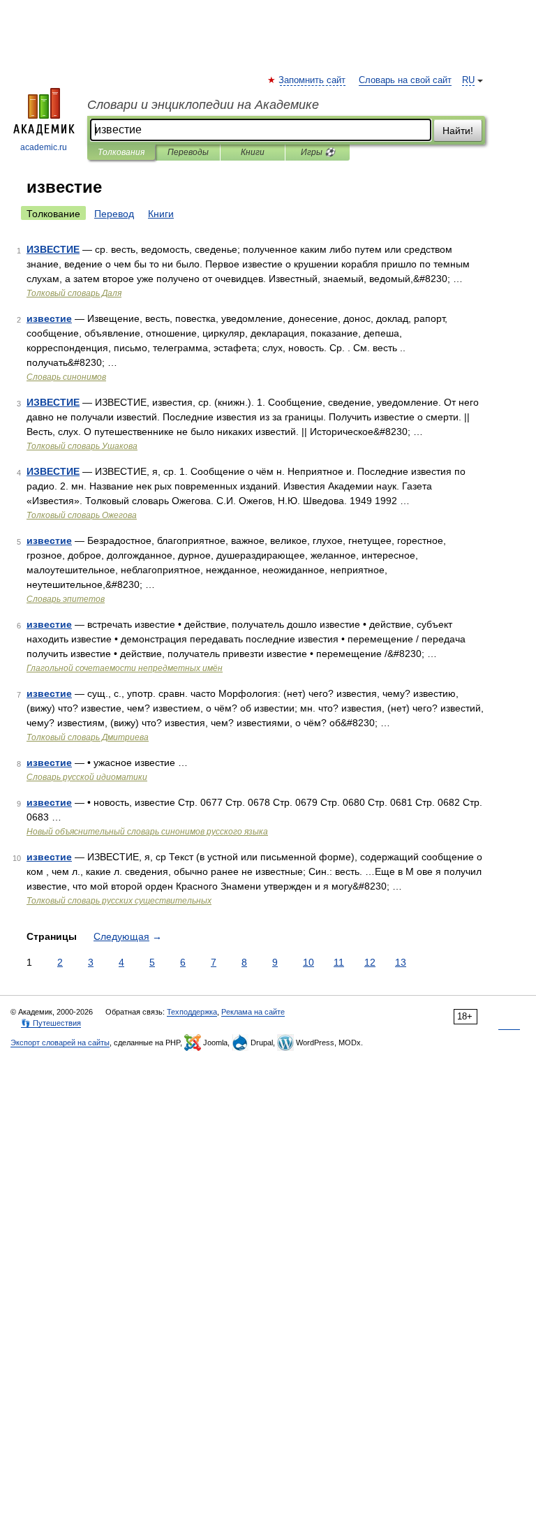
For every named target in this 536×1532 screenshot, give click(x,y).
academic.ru (43, 147)
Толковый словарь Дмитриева (88, 737)
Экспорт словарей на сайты (60, 1042)
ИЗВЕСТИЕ (53, 249)
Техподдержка (192, 1012)
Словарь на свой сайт (405, 80)
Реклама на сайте (253, 1012)
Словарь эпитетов (66, 599)
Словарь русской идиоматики (87, 777)
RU (468, 80)
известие (49, 318)
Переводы (188, 152)
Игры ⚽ (318, 152)
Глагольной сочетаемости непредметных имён (125, 668)
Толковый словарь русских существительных (119, 901)
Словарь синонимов (66, 377)
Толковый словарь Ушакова (82, 446)
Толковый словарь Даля (74, 293)
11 (339, 962)
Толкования (121, 152)
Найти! (457, 130)
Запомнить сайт (312, 80)
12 (369, 962)
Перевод (114, 213)
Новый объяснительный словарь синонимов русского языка (147, 832)
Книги (253, 152)
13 (400, 962)
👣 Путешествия (51, 1023)
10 (308, 962)
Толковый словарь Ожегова (82, 515)
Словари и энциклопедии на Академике (203, 105)
